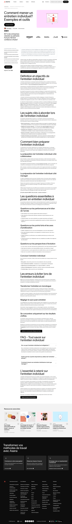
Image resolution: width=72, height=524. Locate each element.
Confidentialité (56, 505)
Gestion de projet (13, 508)
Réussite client (45, 502)
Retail (32, 498)
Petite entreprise (34, 484)
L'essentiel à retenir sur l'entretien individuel (11, 62)
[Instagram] (29, 521)
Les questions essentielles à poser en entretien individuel (11, 57)
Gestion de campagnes (24, 484)
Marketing (33, 486)
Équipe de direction (57, 486)
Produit (32, 492)
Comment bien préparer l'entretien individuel (11, 54)
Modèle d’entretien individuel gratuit (29, 71)
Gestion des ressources (14, 510)
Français (20, 521)
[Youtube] (33, 521)
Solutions (21, 1)
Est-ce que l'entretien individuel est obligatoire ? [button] (35, 345)
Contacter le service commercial (56, 1)
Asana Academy (45, 488)
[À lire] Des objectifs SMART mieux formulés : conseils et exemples (33, 192)
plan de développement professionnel (36, 84)
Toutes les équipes (35, 512)
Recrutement (55, 490)
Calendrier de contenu (24, 486)
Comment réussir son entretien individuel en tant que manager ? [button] (36, 363)
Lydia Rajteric (8, 28)
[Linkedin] (27, 521)
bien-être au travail (24, 103)
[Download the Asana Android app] (58, 521)
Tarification (33, 1)
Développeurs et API (46, 504)
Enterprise (11, 499)
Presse (54, 498)
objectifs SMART (46, 126)
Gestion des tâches (24, 510)
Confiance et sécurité (57, 503)
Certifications (44, 490)
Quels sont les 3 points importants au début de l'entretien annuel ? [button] (37, 357)
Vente (32, 494)
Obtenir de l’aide (45, 486)
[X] (26, 521)
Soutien (27, 1)
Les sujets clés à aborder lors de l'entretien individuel (10, 52)
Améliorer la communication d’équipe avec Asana (31, 331)
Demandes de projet (24, 508)
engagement (23, 327)
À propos (55, 484)
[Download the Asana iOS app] (52, 521)
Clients (54, 488)
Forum (43, 492)
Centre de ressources (46, 494)
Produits (14, 1)
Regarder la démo (7, 70)
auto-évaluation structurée (42, 163)
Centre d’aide (44, 484)
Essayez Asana (9, 24)
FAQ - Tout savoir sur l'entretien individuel (10, 60)
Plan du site (44, 508)
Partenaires (44, 506)
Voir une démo (29, 468)
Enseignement (34, 502)
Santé (32, 496)
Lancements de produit (24, 499)
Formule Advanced (13, 497)
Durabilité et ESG (56, 510)
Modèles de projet (45, 500)
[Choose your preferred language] (43, 2)
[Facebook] (31, 521)
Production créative (24, 488)
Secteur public (34, 500)
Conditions (38, 521)
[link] (6, 7)
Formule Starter (12, 495)
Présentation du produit (14, 484)
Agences (33, 510)
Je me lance (66, 1)
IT (31, 490)
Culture (54, 496)
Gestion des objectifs (24, 490)
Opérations (33, 488)
